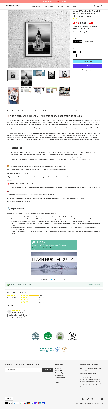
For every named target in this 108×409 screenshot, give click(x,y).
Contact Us (58, 368)
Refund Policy (59, 373)
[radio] (77, 41)
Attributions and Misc (61, 380)
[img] (16, 310)
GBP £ (9, 399)
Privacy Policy (59, 370)
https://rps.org (83, 387)
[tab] (10, 111)
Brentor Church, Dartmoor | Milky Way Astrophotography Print (28, 223)
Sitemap (57, 382)
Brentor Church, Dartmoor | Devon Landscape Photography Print (29, 231)
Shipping (82, 32)
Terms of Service (60, 377)
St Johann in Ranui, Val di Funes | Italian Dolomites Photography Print (30, 227)
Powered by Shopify (98, 403)
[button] (76, 19)
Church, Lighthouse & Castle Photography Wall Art (25, 219)
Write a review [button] (96, 296)
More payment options (87, 70)
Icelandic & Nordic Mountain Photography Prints (24, 221)
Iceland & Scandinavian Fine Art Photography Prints (25, 216)
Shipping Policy (59, 375)
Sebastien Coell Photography (86, 403)
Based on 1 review (12, 297)
